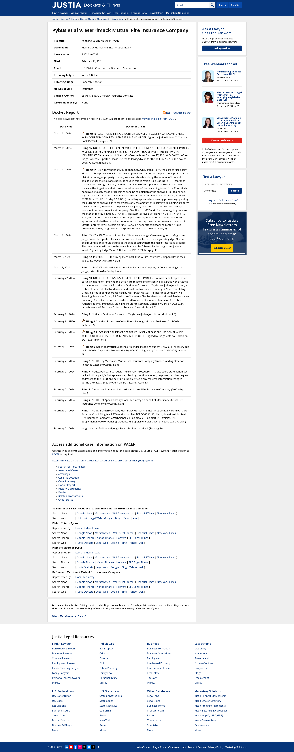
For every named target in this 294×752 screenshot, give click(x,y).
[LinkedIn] (66, 747)
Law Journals (201, 668)
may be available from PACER (158, 118)
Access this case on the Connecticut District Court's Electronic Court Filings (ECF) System (102, 460)
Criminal (104, 653)
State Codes (106, 700)
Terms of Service (197, 747)
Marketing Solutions (177, 13)
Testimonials (201, 725)
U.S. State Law (109, 691)
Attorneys (64, 474)
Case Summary (66, 481)
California (105, 710)
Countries (152, 725)
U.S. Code (57, 700)
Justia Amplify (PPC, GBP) (208, 715)
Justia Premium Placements (210, 705)
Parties (62, 492)
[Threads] (84, 747)
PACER (56, 454)
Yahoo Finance (105, 538)
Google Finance (85, 538)
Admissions (200, 653)
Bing (118, 518)
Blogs (197, 673)
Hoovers (121, 538)
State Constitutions (111, 696)
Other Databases (158, 691)
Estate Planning (109, 668)
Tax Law (151, 678)
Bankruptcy (106, 648)
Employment (154, 658)
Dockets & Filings (62, 725)
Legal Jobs (153, 696)
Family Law (106, 673)
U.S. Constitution (61, 696)
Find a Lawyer (60, 13)
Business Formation (158, 648)
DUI (102, 663)
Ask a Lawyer (79, 13)
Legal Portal (159, 747)
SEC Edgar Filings (138, 538)
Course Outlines (203, 663)
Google (108, 518)
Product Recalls (155, 710)
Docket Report (66, 485)
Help (183, 747)
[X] (93, 747)
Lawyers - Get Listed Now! (222, 200)
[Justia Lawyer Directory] (98, 747)
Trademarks (154, 720)
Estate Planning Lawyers (66, 668)
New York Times (166, 513)
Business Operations (159, 653)
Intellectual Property (159, 663)
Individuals (107, 643)
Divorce (104, 658)
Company (173, 747)
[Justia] (66, 5)
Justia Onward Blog (205, 720)
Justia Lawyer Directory (207, 700)
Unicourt (82, 518)
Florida (103, 715)
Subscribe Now (222, 247)
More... (56, 682)
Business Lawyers (62, 653)
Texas (103, 725)
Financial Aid (201, 658)
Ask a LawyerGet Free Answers (217, 30)
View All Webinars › (222, 140)
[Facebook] (75, 747)
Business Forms (156, 705)
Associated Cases (68, 470)
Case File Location (68, 477)
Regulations (59, 705)
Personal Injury (108, 678)
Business (153, 643)
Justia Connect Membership (210, 696)
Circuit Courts (60, 715)
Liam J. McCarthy (84, 577)
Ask (135, 518)
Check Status (65, 499)
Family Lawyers (60, 673)
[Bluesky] (89, 747)
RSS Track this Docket (178, 112)
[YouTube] (71, 747)
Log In (222, 5)
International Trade (158, 668)
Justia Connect (143, 747)
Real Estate (153, 673)
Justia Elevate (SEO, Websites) (211, 710)
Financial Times (145, 513)
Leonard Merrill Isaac (87, 528)
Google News (84, 513)
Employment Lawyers (64, 663)
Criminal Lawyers (62, 658)
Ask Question (222, 48)
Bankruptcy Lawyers (63, 648)
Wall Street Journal (123, 513)
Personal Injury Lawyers (66, 678)
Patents (151, 715)
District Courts (60, 720)
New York (105, 720)
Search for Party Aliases (72, 466)
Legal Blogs (153, 700)
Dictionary (200, 648)
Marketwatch (102, 513)
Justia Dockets (85, 542)
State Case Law (108, 705)
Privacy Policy (215, 747)
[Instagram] (80, 747)
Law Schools (120, 13)
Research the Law (100, 13)
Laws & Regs (139, 13)
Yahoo (126, 518)
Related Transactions (70, 496)
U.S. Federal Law (63, 691)
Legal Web (96, 518)
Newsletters (156, 13)
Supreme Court (61, 710)
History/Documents (69, 488)
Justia (59, 747)
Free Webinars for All (219, 64)
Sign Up (235, 5)
